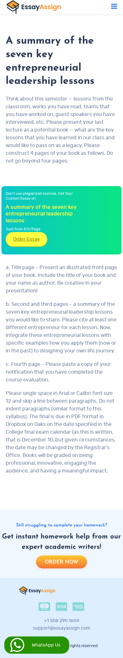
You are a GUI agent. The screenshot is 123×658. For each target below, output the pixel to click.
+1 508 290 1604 (61, 620)
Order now (61, 562)
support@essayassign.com (61, 628)
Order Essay (26, 239)
